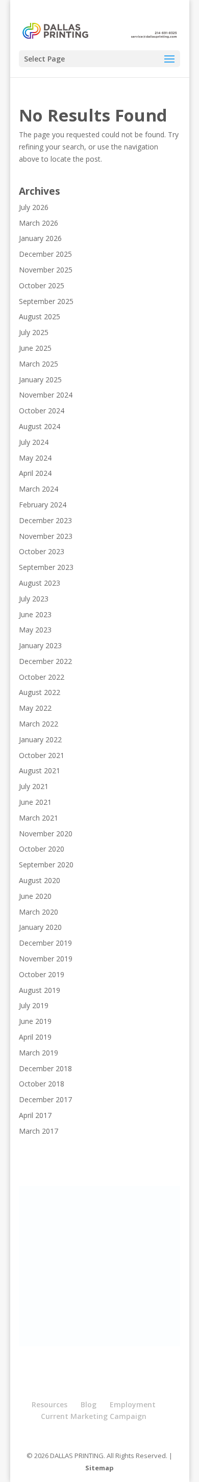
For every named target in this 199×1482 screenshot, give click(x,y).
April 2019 (35, 1037)
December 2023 (45, 520)
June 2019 (35, 1021)
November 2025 (45, 270)
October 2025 (41, 285)
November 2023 (45, 536)
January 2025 (40, 379)
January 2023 (40, 645)
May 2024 (35, 458)
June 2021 (35, 802)
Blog (88, 1404)
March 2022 (38, 724)
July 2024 (33, 442)
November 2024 (45, 395)
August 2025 (39, 316)
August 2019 (39, 990)
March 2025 (38, 364)
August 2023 (39, 583)
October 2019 (41, 974)
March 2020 (38, 912)
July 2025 (33, 332)
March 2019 (38, 1052)
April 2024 (35, 473)
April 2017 (35, 1115)
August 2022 (39, 692)
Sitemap (99, 1467)
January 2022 (40, 739)
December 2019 (45, 943)
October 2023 (41, 551)
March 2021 (38, 818)
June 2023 (35, 614)
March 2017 (38, 1131)
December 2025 (45, 254)
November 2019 (45, 958)
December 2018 (45, 1068)
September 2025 (46, 301)
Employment (133, 1404)
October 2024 (41, 410)
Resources (49, 1404)
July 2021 (33, 786)
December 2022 (45, 661)
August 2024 (39, 426)
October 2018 (41, 1083)
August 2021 (39, 770)
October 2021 (41, 755)
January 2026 (40, 238)
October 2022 (41, 677)
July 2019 (33, 1005)
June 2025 (35, 348)
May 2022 (35, 708)
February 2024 (42, 504)
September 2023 (46, 567)
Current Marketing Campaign (93, 1416)
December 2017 (45, 1099)
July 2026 (33, 207)
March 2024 (38, 489)
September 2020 (46, 864)
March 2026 (38, 223)
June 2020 (35, 896)
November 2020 (45, 833)
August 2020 (39, 880)
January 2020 (40, 927)
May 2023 (35, 629)
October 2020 (41, 849)
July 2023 (33, 598)
